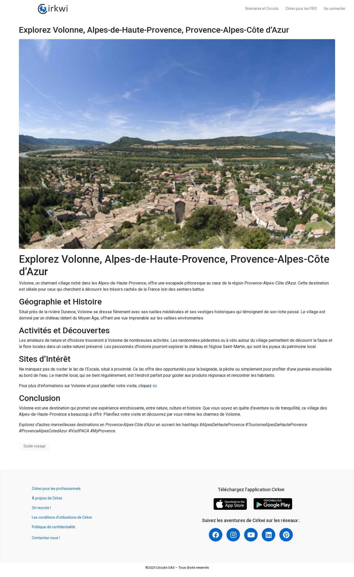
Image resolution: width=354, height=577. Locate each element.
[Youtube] (251, 534)
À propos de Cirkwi (47, 498)
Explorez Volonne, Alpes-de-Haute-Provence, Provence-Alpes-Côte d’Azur (154, 30)
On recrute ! (41, 508)
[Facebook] (215, 534)
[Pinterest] (286, 534)
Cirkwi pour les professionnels (56, 488)
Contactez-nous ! (46, 538)
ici (155, 385)
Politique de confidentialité (53, 527)
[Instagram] (233, 534)
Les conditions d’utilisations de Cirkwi (62, 517)
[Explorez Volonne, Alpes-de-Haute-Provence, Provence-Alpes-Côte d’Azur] (177, 143)
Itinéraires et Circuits (262, 8)
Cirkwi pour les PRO (301, 8)
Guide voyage (35, 446)
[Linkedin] (268, 534)
